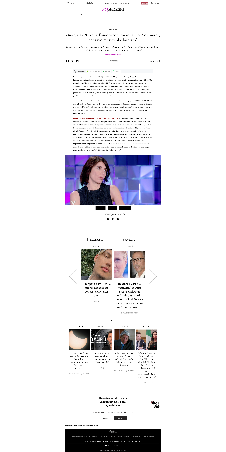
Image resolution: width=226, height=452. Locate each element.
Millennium (115, 3)
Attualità (113, 29)
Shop (120, 3)
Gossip (112, 208)
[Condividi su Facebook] (67, 61)
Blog (111, 3)
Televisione (92, 14)
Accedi (105, 418)
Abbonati (145, 3)
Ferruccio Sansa (147, 382)
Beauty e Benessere (144, 14)
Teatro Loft (102, 326)
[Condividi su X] (72, 61)
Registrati (120, 418)
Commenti (152, 61)
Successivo (129, 240)
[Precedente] (73, 276)
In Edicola (106, 3)
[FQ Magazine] (113, 9)
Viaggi (119, 14)
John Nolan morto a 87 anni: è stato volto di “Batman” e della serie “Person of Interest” (124, 359)
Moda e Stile (129, 14)
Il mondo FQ (126, 3)
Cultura (156, 14)
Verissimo (124, 208)
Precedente (96, 240)
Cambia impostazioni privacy (107, 437)
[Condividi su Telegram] (77, 61)
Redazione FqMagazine (80, 374)
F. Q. (97, 301)
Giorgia (100, 208)
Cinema (102, 14)
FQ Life (82, 14)
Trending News (71, 14)
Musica (111, 14)
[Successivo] (153, 276)
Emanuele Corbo (114, 54)
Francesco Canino (130, 313)
